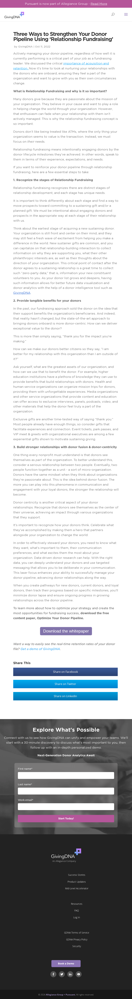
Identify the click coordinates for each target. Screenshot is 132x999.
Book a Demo (66, 963)
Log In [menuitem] (76, 917)
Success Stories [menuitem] (76, 874)
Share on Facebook (65, 672)
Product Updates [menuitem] (77, 881)
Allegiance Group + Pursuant (60, 994)
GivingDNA (25, 46)
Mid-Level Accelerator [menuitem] (76, 888)
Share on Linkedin (65, 696)
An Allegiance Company (64, 861)
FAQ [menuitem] (76, 910)
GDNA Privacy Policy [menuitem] (76, 939)
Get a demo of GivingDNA (40, 649)
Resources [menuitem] (76, 903)
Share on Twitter (65, 684)
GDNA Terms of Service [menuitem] (76, 932)
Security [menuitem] (76, 946)
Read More (99, 3)
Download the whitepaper (66, 631)
